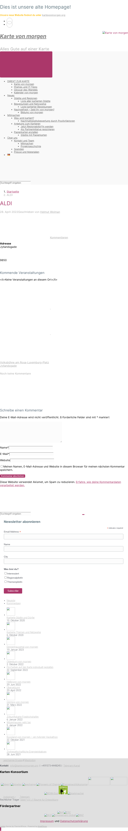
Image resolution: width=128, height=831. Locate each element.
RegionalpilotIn (15, 577)
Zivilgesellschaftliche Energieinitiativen (26, 751)
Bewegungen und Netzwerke (30, 103)
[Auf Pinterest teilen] (25, 333)
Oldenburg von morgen (19, 661)
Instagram (9, 797)
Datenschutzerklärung (74, 821)
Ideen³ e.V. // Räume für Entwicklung (39, 799)
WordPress (42, 826)
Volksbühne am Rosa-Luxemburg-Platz (24, 362)
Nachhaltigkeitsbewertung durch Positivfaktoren (48, 120)
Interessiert (13, 573)
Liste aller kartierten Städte (35, 101)
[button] (0, 829)
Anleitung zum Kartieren (27, 123)
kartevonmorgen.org (53, 15)
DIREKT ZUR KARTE (18, 81)
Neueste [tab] (11, 600)
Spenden (19, 149)
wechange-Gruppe (13, 760)
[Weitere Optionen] (25, 359)
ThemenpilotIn (14, 582)
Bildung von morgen (32, 112)
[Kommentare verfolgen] (25, 403)
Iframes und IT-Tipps (25, 86)
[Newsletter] (9, 24)
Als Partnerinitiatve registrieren (37, 129)
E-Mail (4, 453)
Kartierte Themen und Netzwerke (24, 632)
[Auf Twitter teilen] (25, 307)
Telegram (24, 797)
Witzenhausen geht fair (19, 722)
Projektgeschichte (31, 146)
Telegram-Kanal (71, 765)
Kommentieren (59, 237)
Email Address (12, 531)
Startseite (13, 191)
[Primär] (26, 64)
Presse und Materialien (26, 152)
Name (4, 447)
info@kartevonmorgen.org (24, 765)
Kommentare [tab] (13, 603)
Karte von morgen (23, 36)
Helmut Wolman (50, 212)
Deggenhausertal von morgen (22, 647)
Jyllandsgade (8, 365)
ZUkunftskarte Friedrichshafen (23, 716)
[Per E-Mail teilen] (76, 333)
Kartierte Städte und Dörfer (21, 617)
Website (5, 460)
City (6, 556)
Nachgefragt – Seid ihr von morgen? (34, 109)
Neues (10, 95)
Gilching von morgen (18, 702)
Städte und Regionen (25, 98)
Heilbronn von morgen (18, 681)
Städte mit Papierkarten (34, 135)
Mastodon (30, 760)
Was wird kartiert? (24, 118)
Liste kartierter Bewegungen (36, 106)
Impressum (47, 821)
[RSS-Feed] (9, 21)
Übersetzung (13, 687)
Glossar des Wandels (26, 89)
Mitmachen (13, 115)
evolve (2, 826)
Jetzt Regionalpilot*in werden (37, 126)
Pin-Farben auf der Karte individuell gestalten (30, 667)
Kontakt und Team (24, 140)
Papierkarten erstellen (26, 132)
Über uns (12, 137)
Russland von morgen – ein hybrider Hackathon (32, 737)
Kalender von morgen (26, 92)
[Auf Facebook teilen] (76, 307)
